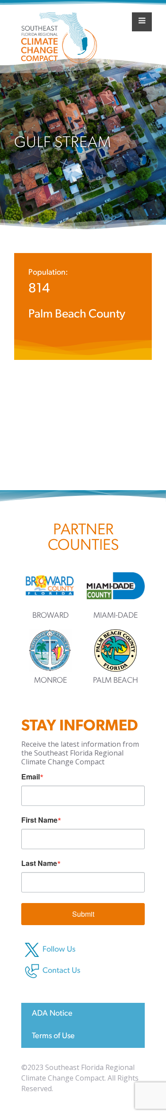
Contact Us (61, 971)
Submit (83, 914)
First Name (39, 820)
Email (30, 776)
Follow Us (58, 950)
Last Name (39, 863)
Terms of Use (53, 1036)
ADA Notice (52, 1014)
